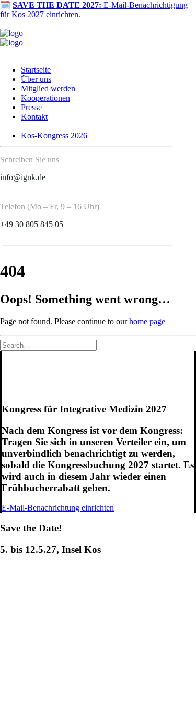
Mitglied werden (48, 88)
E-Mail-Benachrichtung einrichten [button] (58, 507)
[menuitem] (96, 70)
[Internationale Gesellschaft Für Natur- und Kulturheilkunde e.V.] (98, 38)
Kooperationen (45, 97)
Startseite (36, 69)
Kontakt (34, 116)
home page (147, 321)
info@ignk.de (22, 177)
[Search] (48, 344)
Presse (31, 107)
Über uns (36, 79)
